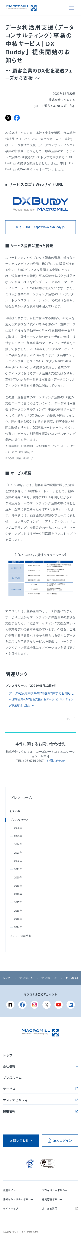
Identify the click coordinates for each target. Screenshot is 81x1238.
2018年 (18, 894)
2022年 (18, 860)
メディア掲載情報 (20, 936)
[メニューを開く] (71, 8)
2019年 (18, 885)
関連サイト (9, 1190)
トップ (6, 978)
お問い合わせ (56, 760)
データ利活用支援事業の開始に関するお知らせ (41, 699)
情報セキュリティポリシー (18, 1199)
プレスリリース (19, 819)
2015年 (18, 918)
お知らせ (15, 811)
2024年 (18, 844)
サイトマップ (10, 1208)
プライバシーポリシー (55, 1190)
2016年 (18, 910)
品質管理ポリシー (52, 1199)
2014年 (18, 927)
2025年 (18, 836)
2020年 (18, 877)
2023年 (18, 852)
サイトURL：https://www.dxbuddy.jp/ (40, 227)
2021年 (18, 869)
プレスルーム (21, 798)
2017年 (18, 902)
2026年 (18, 827)
